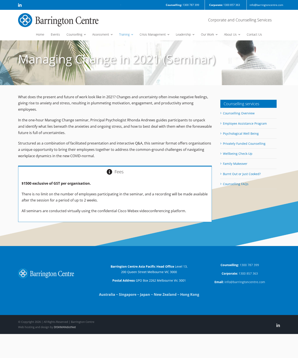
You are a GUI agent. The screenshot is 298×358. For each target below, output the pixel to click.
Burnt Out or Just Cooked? (242, 174)
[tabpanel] (115, 199)
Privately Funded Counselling (244, 143)
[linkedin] (20, 5)
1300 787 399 (182, 5)
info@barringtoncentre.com (266, 5)
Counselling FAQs (235, 184)
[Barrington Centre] (58, 14)
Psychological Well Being (241, 133)
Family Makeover (235, 164)
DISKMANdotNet (65, 327)
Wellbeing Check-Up (237, 153)
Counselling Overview (239, 113)
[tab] (115, 171)
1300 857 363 (224, 5)
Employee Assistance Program (245, 123)
